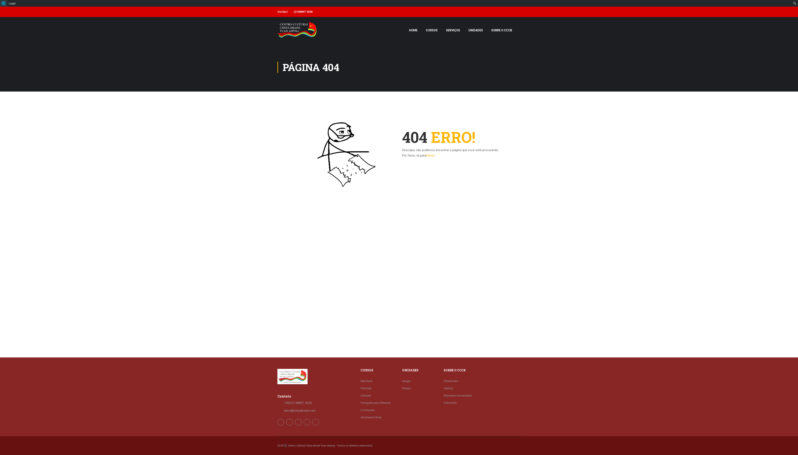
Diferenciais (451, 381)
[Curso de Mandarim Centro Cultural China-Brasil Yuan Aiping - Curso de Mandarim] (296, 32)
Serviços (453, 30)
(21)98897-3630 (303, 11)
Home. (430, 155)
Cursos (432, 30)
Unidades (475, 30)
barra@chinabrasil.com (299, 410)
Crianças (366, 395)
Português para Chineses (375, 402)
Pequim (406, 388)
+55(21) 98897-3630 (298, 403)
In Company (368, 410)
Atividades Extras (371, 417)
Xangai (406, 381)
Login (12, 3)
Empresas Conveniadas (458, 395)
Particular (366, 388)
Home (413, 30)
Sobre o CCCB (501, 30)
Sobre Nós (450, 402)
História (448, 388)
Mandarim (367, 381)
